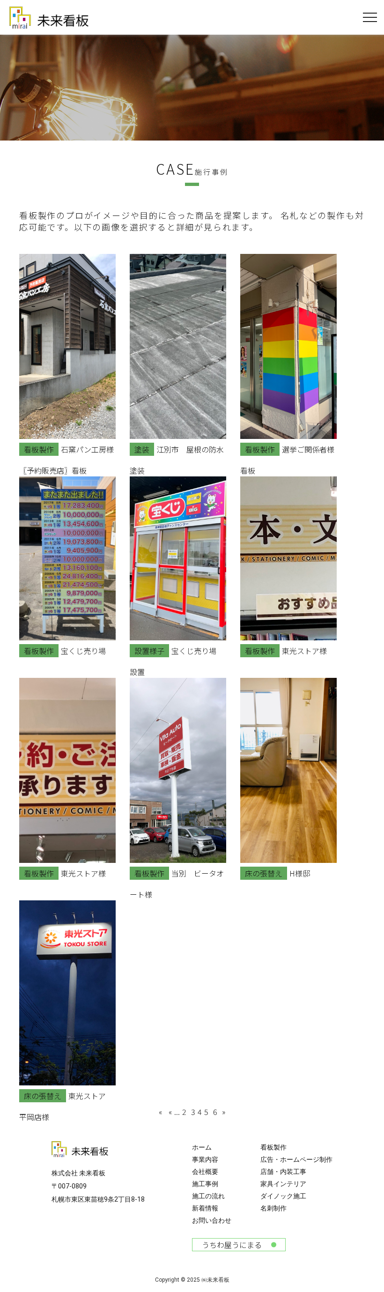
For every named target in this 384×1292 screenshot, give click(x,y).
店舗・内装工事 (283, 1171)
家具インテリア (283, 1184)
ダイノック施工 (283, 1196)
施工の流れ (208, 1196)
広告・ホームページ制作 (296, 1159)
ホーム (202, 1147)
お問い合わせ (211, 1220)
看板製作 (273, 1147)
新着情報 (205, 1208)
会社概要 (205, 1171)
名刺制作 (273, 1208)
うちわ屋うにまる (232, 1244)
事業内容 (205, 1159)
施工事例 (205, 1184)
